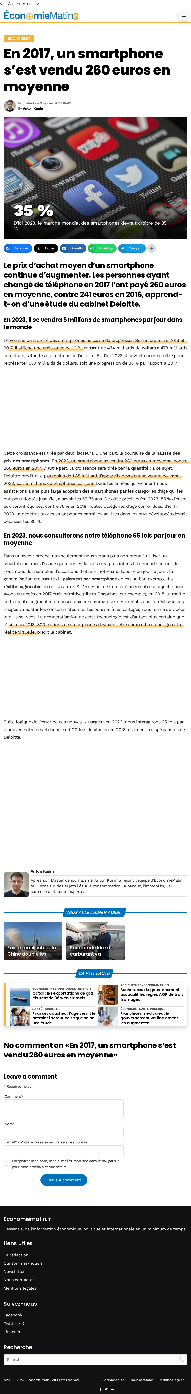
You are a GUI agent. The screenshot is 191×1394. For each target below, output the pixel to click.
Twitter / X (14, 1323)
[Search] (181, 1359)
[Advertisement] (95, 408)
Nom (10, 1124)
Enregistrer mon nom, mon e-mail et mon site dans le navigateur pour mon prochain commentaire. (65, 1164)
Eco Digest (19, 38)
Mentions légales (20, 1288)
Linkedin (12, 1331)
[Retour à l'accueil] (85, 15)
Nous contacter (19, 1279)
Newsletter (14, 1271)
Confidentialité (113, 1380)
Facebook (13, 1315)
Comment (14, 1096)
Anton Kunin (42, 871)
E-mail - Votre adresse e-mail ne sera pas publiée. (46, 1142)
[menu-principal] (184, 15)
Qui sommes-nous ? (23, 1263)
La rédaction (16, 1255)
